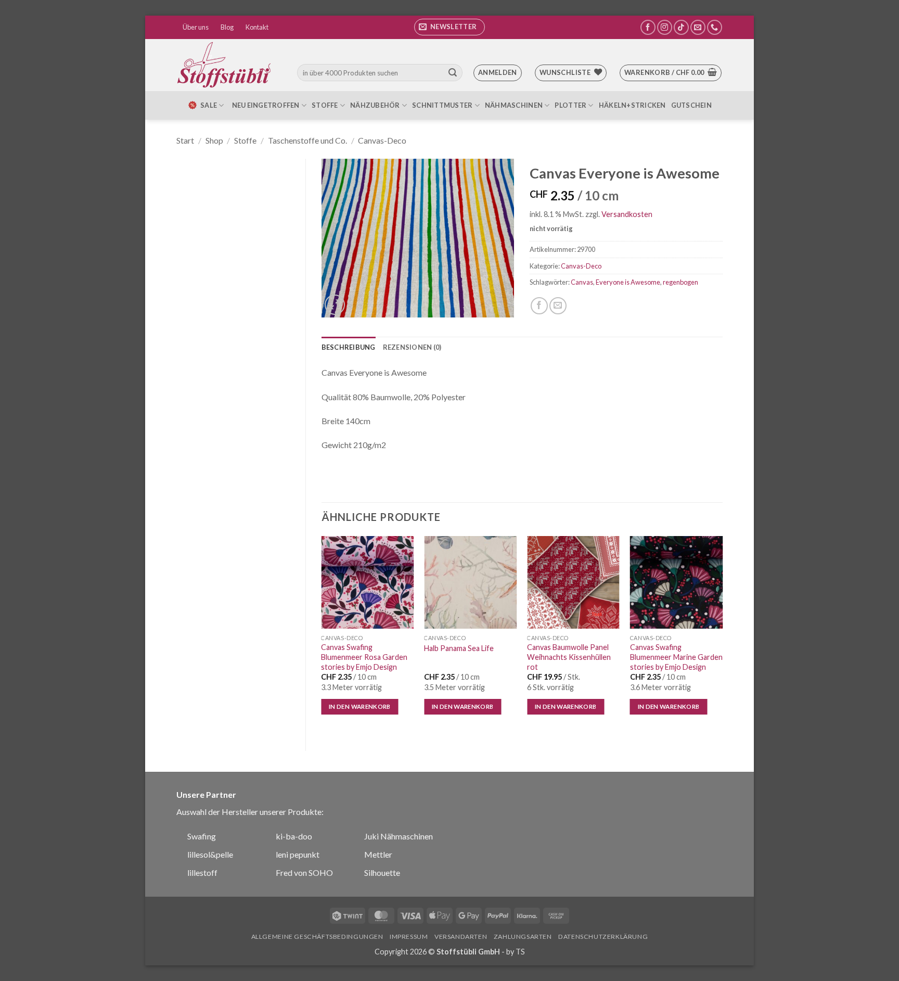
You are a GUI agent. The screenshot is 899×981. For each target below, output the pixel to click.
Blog (227, 27)
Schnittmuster (442, 105)
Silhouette (382, 872)
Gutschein (691, 105)
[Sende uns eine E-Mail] (697, 27)
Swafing (201, 836)
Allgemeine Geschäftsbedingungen (317, 936)
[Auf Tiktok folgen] (681, 27)
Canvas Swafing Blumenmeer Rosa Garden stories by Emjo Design (364, 657)
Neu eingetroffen (266, 105)
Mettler (378, 854)
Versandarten (460, 936)
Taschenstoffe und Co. (307, 140)
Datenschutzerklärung (603, 936)
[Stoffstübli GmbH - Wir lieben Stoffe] (225, 65)
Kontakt (257, 27)
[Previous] (322, 634)
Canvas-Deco (382, 140)
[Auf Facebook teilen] (539, 305)
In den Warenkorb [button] (360, 706)
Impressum (409, 936)
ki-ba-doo (294, 836)
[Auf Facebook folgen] (648, 27)
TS (520, 951)
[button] (449, 27)
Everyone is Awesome (628, 282)
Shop (214, 140)
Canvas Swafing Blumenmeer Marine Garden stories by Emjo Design (676, 657)
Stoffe (325, 105)
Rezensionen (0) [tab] (412, 347)
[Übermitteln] (452, 73)
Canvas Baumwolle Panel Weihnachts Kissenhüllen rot (569, 657)
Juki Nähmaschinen (398, 836)
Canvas (582, 282)
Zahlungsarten (523, 936)
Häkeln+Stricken (632, 105)
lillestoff (202, 872)
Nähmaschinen (514, 105)
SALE (208, 105)
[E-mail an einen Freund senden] (558, 305)
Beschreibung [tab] (349, 347)
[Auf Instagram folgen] (664, 27)
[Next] (722, 634)
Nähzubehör (375, 105)
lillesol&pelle (210, 854)
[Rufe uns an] (714, 27)
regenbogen (680, 282)
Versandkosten (626, 214)
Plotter (570, 105)
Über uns (196, 27)
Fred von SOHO (304, 872)
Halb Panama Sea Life (459, 648)
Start (185, 140)
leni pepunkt (297, 854)
